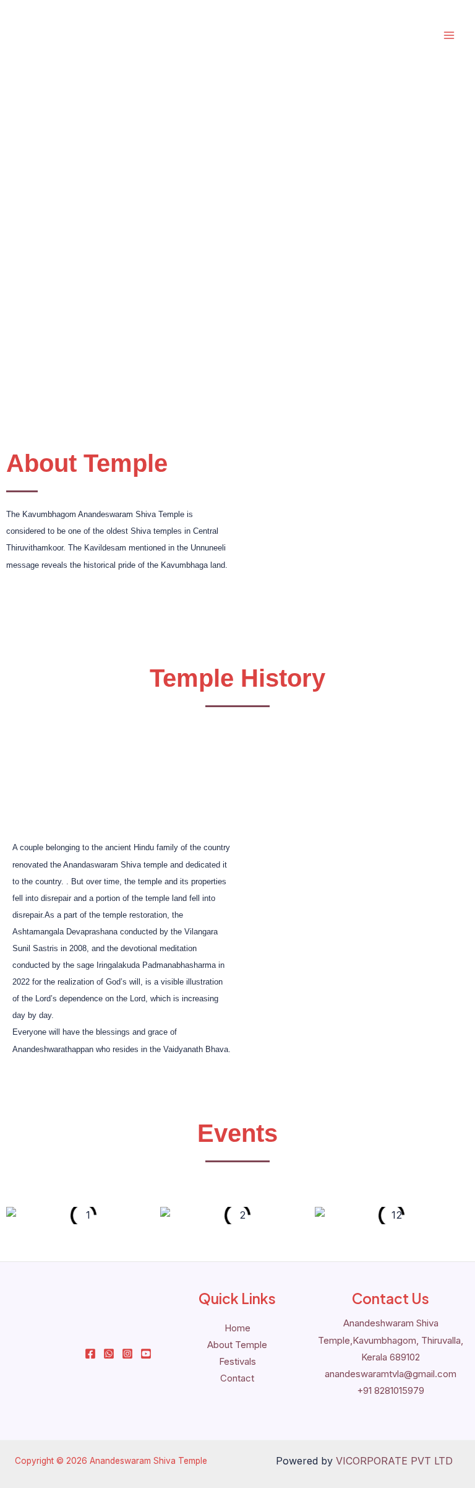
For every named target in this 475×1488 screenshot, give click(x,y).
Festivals (237, 1361)
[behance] (146, 1353)
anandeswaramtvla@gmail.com (390, 1374)
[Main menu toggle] (449, 36)
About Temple (237, 1345)
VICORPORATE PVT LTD (394, 1461)
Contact (237, 1378)
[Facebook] (90, 1353)
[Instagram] (127, 1353)
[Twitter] (108, 1353)
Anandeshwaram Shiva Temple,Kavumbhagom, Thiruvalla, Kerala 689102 (390, 1339)
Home (237, 1328)
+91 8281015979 (390, 1390)
